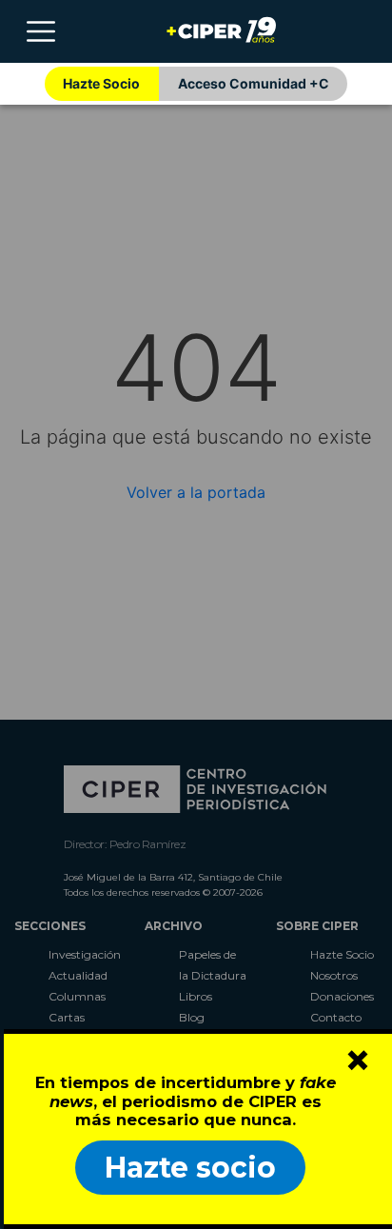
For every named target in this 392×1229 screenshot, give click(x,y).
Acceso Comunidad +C (253, 83)
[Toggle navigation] (41, 31)
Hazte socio (190, 1167)
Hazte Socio (101, 83)
